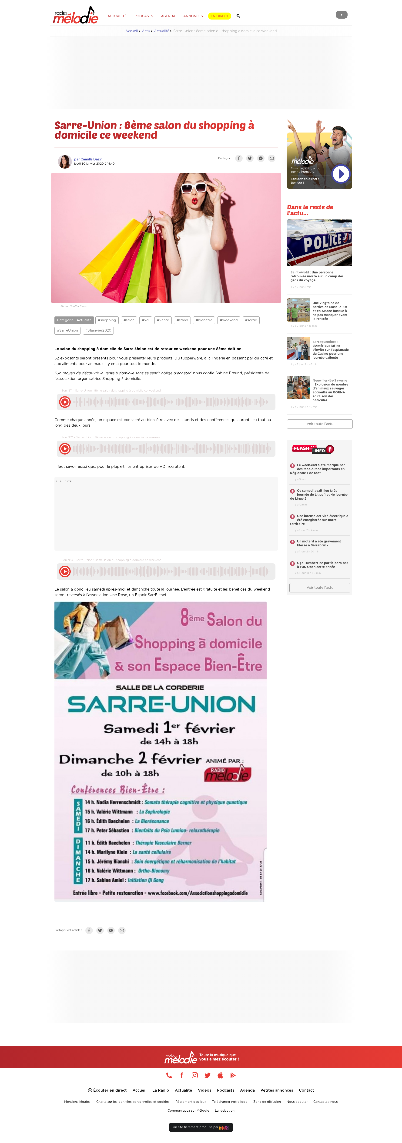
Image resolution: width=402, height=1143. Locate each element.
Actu (146, 31)
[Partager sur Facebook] (240, 159)
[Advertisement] (201, 73)
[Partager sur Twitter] (251, 159)
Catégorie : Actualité (74, 320)
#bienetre (204, 320)
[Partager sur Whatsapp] (112, 931)
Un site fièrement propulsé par (196, 1127)
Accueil (131, 31)
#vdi (146, 320)
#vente (163, 320)
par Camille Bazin (88, 159)
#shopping (107, 320)
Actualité (161, 31)
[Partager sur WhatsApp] (262, 159)
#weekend (229, 320)
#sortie (251, 320)
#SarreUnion (67, 330)
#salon (129, 320)
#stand (182, 320)
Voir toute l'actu (320, 424)
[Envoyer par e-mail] (273, 159)
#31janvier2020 (98, 330)
